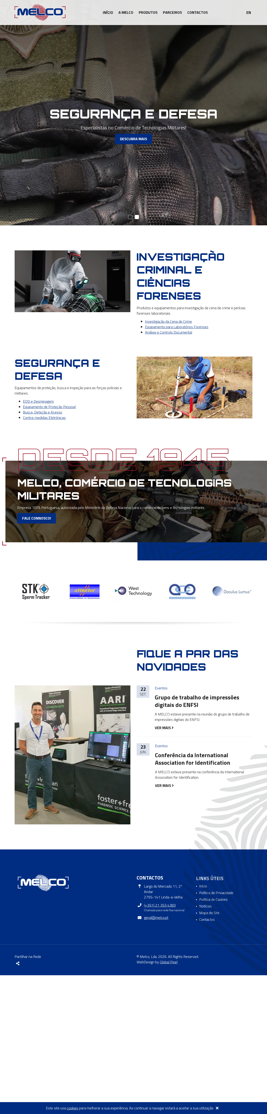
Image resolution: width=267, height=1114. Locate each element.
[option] (35, 591)
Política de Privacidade (216, 893)
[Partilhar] (18, 963)
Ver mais (163, 727)
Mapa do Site (209, 913)
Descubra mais (133, 139)
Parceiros (172, 12)
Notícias (205, 906)
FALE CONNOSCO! (36, 518)
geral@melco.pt (156, 917)
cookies (72, 1108)
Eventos (161, 688)
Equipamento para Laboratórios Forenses (176, 327)
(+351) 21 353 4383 (160, 905)
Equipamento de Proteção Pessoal (49, 407)
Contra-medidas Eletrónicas (44, 417)
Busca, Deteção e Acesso (42, 412)
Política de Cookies (213, 899)
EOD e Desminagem (38, 401)
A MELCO (125, 12)
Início (108, 12)
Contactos (197, 12)
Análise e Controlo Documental (168, 332)
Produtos (148, 12)
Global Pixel (169, 962)
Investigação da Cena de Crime (168, 321)
